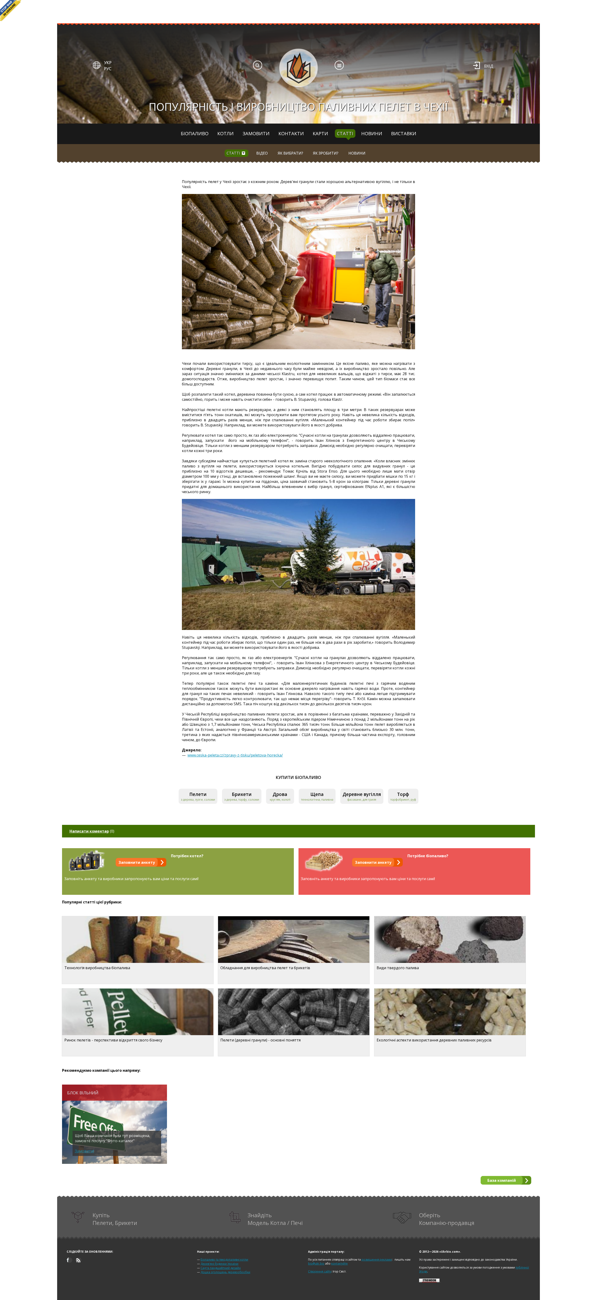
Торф (403, 794)
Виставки (403, 133)
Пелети (198, 794)
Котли (225, 133)
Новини (371, 133)
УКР (107, 62)
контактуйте (339, 1263)
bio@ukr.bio (316, 1263)
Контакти (291, 133)
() (91, 831)
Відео (262, 153)
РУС (107, 68)
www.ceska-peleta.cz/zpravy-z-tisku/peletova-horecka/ (235, 755)
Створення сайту (319, 1271)
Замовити (256, 133)
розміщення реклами (376, 1260)
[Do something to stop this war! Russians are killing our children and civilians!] (10, 10)
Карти (320, 133)
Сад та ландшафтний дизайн (221, 1268)
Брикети (242, 794)
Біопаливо (194, 133)
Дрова (280, 794)
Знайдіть (275, 1219)
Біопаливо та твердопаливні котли (224, 1260)
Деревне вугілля (362, 794)
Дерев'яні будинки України (219, 1264)
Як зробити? (325, 153)
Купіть (115, 1219)
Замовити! (84, 1151)
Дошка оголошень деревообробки (225, 1272)
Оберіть (446, 1219)
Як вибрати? (290, 153)
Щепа (317, 794)
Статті (345, 133)
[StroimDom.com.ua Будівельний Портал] (429, 1281)
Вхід (488, 66)
